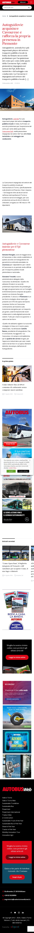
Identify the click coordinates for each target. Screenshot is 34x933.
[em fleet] (17, 717)
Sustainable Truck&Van (10, 803)
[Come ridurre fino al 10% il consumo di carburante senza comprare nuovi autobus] (17, 374)
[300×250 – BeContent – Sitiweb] (17, 692)
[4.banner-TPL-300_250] (17, 486)
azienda (16, 119)
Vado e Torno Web (9, 801)
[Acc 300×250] (17, 741)
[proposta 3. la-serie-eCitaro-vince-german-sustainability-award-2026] (17, 511)
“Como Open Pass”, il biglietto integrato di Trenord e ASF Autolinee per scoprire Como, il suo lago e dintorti (15, 567)
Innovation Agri (7, 835)
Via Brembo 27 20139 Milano (14, 891)
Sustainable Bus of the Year (12, 824)
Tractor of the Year (9, 829)
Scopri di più (17, 877)
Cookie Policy (12, 468)
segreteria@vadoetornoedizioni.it (17, 899)
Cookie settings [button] (23, 471)
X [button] (29, 460)
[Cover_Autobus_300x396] (17, 428)
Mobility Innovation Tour (11, 832)
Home (4, 16)
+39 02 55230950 (10, 895)
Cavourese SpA (7, 131)
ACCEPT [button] (11, 471)
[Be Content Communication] (15, 927)
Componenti (19, 394)
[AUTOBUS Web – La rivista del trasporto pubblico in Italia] (8, 2)
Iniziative (18, 575)
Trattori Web (7, 815)
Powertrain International (11, 812)
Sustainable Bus (8, 806)
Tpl (22, 575)
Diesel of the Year (8, 826)
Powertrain (6, 809)
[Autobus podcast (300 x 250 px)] (17, 766)
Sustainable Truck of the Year (12, 821)
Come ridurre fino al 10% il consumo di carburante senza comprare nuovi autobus (14, 387)
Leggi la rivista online (17, 657)
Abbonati (23, 2)
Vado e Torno (7, 798)
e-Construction (7, 818)
